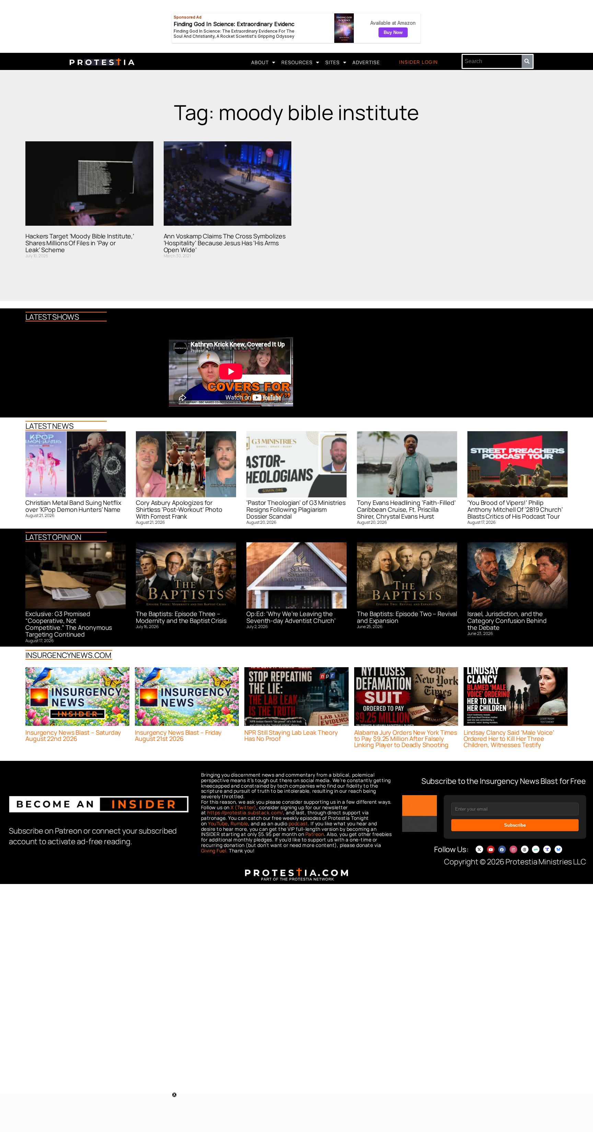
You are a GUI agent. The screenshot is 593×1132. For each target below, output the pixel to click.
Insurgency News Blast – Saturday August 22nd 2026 (73, 735)
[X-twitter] (479, 849)
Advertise (366, 62)
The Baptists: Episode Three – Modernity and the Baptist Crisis (181, 617)
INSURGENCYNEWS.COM (68, 655)
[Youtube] (491, 849)
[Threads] (524, 849)
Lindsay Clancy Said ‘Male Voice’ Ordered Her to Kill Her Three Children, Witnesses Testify (509, 738)
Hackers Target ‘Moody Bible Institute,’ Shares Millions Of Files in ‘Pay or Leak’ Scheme (79, 243)
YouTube (218, 823)
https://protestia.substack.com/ (245, 812)
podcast (298, 823)
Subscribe (515, 825)
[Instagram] (513, 849)
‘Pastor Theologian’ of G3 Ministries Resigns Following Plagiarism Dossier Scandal (295, 509)
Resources (297, 62)
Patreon (314, 834)
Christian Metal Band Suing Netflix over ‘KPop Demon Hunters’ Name (73, 506)
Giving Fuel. (214, 850)
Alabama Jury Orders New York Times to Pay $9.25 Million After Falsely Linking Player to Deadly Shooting (405, 738)
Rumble (239, 823)
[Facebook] (502, 849)
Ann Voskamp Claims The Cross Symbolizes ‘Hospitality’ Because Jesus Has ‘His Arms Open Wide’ (225, 243)
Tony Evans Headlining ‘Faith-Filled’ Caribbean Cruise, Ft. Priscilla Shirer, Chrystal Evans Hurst (406, 509)
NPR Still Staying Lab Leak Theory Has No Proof (291, 735)
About (260, 62)
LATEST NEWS (49, 426)
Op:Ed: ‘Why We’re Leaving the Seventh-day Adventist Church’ (291, 617)
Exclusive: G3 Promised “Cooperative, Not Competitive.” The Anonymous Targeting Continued (68, 624)
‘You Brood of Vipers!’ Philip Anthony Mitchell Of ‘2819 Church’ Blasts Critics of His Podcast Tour (515, 509)
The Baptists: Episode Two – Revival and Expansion (407, 617)
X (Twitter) (243, 807)
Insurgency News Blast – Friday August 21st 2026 (178, 735)
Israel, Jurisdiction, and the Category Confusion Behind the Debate (507, 621)
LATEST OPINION (53, 537)
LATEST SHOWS (52, 317)
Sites (332, 62)
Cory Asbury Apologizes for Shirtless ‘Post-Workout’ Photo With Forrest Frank (179, 509)
